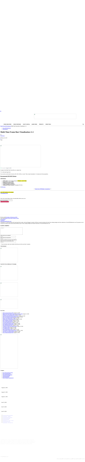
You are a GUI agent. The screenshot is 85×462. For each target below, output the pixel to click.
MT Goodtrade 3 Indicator (7, 320)
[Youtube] (12, 447)
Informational (5, 129)
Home (1, 126)
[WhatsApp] (15, 142)
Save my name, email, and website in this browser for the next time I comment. (16, 244)
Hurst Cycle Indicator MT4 (8, 318)
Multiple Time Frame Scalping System (12, 218)
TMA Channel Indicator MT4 (8, 312)
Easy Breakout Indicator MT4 (8, 324)
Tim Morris (2, 135)
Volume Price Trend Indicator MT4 (9, 319)
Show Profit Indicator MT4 (8, 329)
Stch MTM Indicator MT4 (7, 325)
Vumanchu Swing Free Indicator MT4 (10, 326)
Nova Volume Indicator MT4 (8, 332)
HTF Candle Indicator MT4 (8, 321)
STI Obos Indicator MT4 (7, 322)
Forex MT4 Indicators (7, 126)
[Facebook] (2, 142)
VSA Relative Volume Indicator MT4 (9, 330)
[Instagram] (5, 447)
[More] (19, 142)
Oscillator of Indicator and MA (11, 217)
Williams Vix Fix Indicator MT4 (9, 314)
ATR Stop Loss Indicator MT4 (8, 331)
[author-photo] (2, 219)
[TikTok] (9, 447)
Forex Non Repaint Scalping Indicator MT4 (11, 315)
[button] (83, 124)
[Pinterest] (11, 142)
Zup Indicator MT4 (6, 327)
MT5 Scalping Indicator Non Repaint (7, 409)
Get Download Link (4, 201)
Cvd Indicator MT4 (6, 328)
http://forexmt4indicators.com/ (5, 221)
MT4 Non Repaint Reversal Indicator (9, 317)
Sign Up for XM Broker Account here (42, 188)
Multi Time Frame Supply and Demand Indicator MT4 (13, 313)
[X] (6, 142)
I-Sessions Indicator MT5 (5, 400)
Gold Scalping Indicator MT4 (8, 323)
